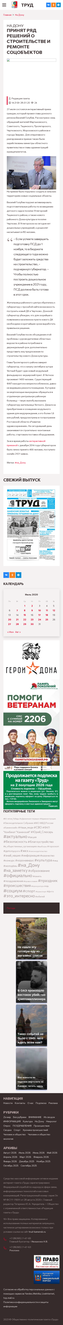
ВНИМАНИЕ (35, 1117)
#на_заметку (15, 870)
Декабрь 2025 (26, 1161)
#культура (43, 860)
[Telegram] (58, 5)
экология (8, 1138)
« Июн (10, 631)
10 (39, 610)
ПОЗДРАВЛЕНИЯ (22, 1125)
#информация (30, 855)
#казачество (47, 855)
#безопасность (15, 841)
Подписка (41, 1103)
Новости (8, 1103)
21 (17, 619)
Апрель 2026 (10, 1156)
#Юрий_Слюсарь (42, 831)
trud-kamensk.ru (37, 1231)
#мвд (55, 860)
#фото (50, 891)
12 (54, 610)
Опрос (6, 1125)
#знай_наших (12, 855)
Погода (11, 908)
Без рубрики (19, 1117)
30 (32, 624)
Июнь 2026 (39, 1152)
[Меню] (4, 5)
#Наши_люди (25, 827)
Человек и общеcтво (14, 1134)
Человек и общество (39, 1134)
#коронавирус (24, 860)
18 (47, 615)
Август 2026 (9, 1152)
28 (17, 624)
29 (24, 624)
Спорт (17, 1130)
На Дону (19, 14)
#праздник (48, 880)
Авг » (18, 631)
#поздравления (13, 880)
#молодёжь (10, 865)
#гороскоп (53, 846)
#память (37, 876)
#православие (30, 881)
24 (39, 619)
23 (32, 619)
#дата (7, 850)
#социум (12, 890)
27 (9, 624)
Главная (7, 14)
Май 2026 (52, 1152)
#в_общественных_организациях (20, 846)
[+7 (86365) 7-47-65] (6, 1239)
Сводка (7, 1130)
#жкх (24, 851)
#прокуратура (37, 886)
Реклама (53, 1103)
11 (47, 610)
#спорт (29, 891)
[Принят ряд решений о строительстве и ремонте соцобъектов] (31, 60)
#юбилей (40, 896)
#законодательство (38, 851)
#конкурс (9, 860)
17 (39, 615)
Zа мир (7, 1117)
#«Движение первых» (29, 819)
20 (9, 619)
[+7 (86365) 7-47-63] (6, 1248)
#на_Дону (20, 462)
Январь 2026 (10, 1161)
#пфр (46, 886)
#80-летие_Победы (11, 819)
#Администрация (48, 818)
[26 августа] (31, 526)
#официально (17, 875)
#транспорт (41, 891)
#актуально (15, 836)
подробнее (19, 1308)
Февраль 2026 (41, 1156)
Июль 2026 (25, 1152)
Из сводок (49, 1117)
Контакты (20, 1103)
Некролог (51, 1121)
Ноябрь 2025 (43, 1161)
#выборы (42, 846)
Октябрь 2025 (10, 1165)
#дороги (15, 851)
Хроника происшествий (35, 1130)
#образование (39, 871)
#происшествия (17, 885)
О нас (30, 1103)
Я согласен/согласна (32, 1320)
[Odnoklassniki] (53, 5)
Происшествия (41, 1125)
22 (24, 619)
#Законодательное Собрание (18, 823)
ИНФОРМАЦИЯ (12, 1121)
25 (46, 619)
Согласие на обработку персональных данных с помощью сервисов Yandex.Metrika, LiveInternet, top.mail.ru (29, 1293)
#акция (32, 837)
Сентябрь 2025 (29, 1165)
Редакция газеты (21, 98)
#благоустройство (41, 841)
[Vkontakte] (48, 5)
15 (25, 615)
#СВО (38, 827)
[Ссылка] (14, 5)
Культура (28, 1121)
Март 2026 (25, 1156)
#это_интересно (19, 895)
